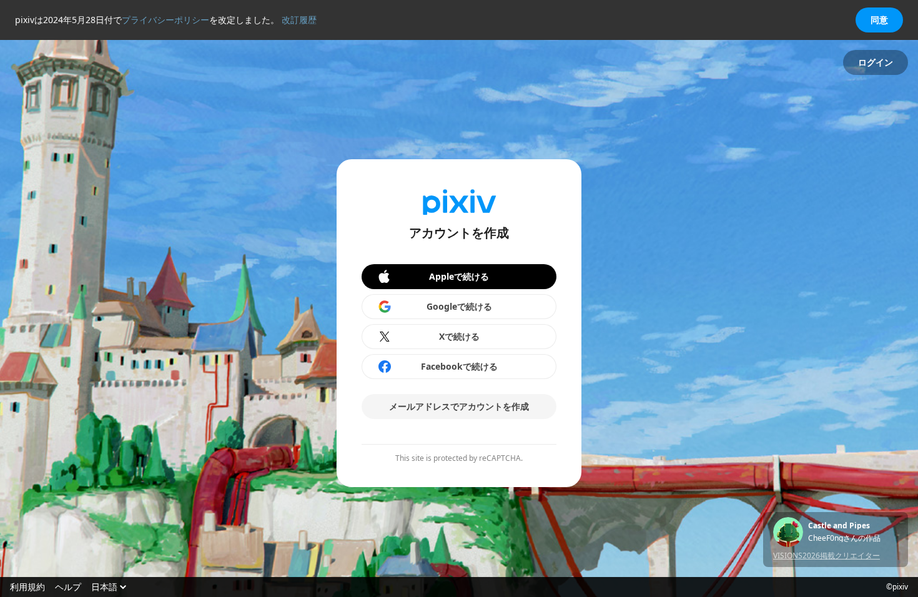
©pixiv (897, 587)
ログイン (875, 62)
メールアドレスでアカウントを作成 (459, 406)
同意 (879, 20)
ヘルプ (68, 587)
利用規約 (27, 587)
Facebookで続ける (459, 366)
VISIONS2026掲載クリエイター (826, 555)
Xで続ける (459, 336)
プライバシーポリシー (165, 20)
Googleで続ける (459, 306)
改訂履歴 (299, 20)
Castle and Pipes (839, 526)
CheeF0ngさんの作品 (844, 538)
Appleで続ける (459, 276)
